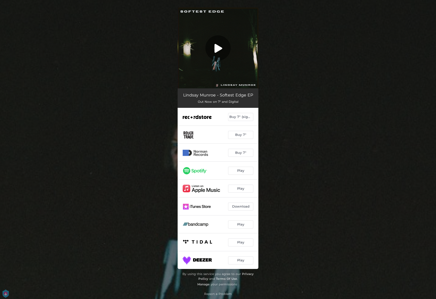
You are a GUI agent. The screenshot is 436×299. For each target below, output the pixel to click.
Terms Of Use (226, 279)
